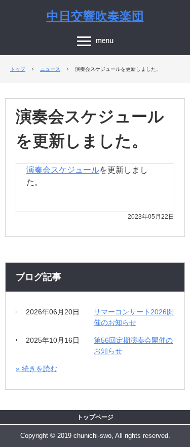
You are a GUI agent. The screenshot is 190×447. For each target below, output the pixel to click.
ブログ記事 (38, 277)
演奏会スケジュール (62, 170)
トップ (17, 69)
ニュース (50, 69)
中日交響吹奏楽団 (95, 16)
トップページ (95, 417)
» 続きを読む (36, 368)
